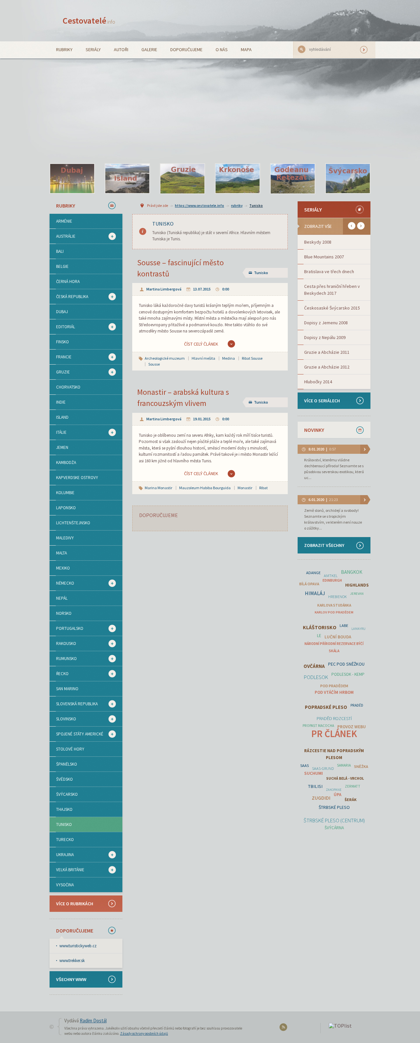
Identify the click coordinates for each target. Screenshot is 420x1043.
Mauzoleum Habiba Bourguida (205, 487)
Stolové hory (70, 749)
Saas (304, 765)
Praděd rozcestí (334, 718)
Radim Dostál (93, 1020)
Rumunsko (63, 659)
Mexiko (63, 568)
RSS (284, 1028)
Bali (60, 251)
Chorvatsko (68, 387)
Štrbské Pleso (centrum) (334, 820)
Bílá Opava (309, 583)
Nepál (62, 598)
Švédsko (64, 779)
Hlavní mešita (203, 358)
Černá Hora (68, 281)
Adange (313, 572)
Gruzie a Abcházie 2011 (326, 352)
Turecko (65, 839)
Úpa (337, 794)
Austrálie (62, 236)
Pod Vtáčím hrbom (334, 692)
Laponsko (66, 508)
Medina (228, 358)
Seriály (93, 49)
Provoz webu (351, 727)
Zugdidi (321, 798)
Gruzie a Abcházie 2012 (326, 367)
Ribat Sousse (252, 358)
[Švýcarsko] (347, 178)
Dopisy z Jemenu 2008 (326, 323)
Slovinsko (63, 719)
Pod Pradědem (334, 685)
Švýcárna (334, 828)
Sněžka (361, 766)
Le (319, 635)
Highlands (357, 585)
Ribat (263, 487)
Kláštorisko (319, 627)
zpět (351, 226)
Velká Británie (67, 870)
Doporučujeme (186, 49)
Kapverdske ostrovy (77, 477)
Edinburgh (332, 580)
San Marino (67, 689)
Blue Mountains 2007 (324, 257)
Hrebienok (337, 596)
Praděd (356, 705)
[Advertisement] (210, 107)
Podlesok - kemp (348, 674)
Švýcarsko (67, 794)
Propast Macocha (318, 725)
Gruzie (60, 372)
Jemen (62, 447)
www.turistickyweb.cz (77, 946)
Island (62, 417)
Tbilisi (315, 786)
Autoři (121, 49)
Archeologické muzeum (165, 358)
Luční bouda (338, 637)
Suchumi (313, 773)
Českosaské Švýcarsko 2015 (332, 308)
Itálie (58, 432)
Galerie (149, 49)
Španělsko (66, 764)
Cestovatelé (89, 20)
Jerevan (357, 594)
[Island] (127, 178)
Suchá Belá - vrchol (345, 778)
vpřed (361, 226)
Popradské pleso (326, 707)
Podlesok (316, 677)
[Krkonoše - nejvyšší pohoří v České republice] (237, 178)
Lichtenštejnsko (73, 523)
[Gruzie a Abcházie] (182, 178)
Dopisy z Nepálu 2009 (325, 337)
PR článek (334, 734)
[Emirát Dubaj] (72, 178)
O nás (222, 49)
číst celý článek (201, 344)
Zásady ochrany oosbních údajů (144, 1033)
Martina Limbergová (163, 289)
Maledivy (65, 538)
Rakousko (63, 644)
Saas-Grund (323, 768)
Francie (61, 357)
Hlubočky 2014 (318, 382)
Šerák (351, 799)
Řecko (59, 674)
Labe (344, 625)
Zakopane (334, 790)
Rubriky (64, 49)
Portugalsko (66, 629)
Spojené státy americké (76, 734)
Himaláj (315, 593)
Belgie (62, 266)
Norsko (64, 613)
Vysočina (65, 885)
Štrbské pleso (334, 807)
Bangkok (351, 572)
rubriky (236, 205)
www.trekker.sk (72, 960)
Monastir (245, 487)
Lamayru (358, 629)
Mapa (246, 49)
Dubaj (62, 311)
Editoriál (62, 327)
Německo (62, 583)
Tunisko (64, 824)
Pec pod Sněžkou (346, 664)
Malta (61, 553)
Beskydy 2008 (317, 242)
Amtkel (331, 575)
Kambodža (66, 462)
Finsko (62, 342)
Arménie (64, 221)
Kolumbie (65, 492)
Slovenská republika (74, 704)
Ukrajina (62, 855)
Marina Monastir (158, 487)
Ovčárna (314, 666)
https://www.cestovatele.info (199, 205)
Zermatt (352, 786)
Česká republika (69, 297)
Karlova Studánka (334, 605)
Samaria (344, 765)
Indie (61, 402)
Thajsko (64, 809)
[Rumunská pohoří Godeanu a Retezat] (292, 178)
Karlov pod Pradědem (334, 612)
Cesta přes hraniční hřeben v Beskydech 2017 (332, 289)
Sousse (154, 364)
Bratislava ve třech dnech (329, 271)
